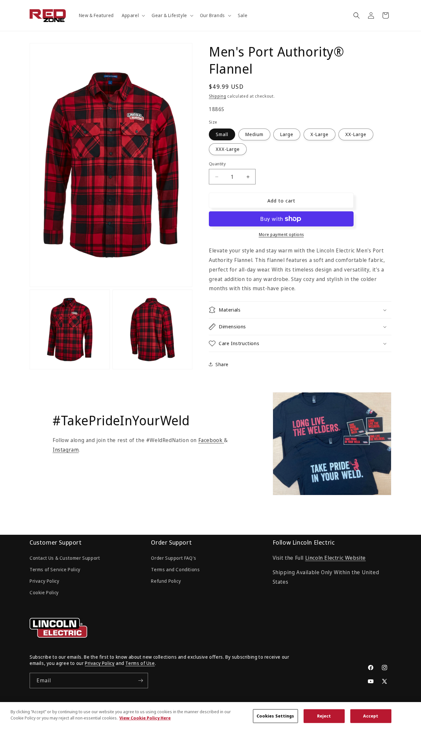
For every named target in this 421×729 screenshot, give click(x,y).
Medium (254, 134)
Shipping (217, 96)
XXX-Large (228, 149)
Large (286, 134)
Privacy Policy (44, 581)
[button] (133, 15)
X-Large (319, 134)
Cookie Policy (44, 592)
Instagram (66, 449)
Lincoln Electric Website (335, 557)
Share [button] (222, 364)
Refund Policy (166, 581)
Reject (324, 716)
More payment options (281, 234)
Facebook (211, 440)
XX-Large (355, 134)
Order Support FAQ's (173, 558)
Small (222, 134)
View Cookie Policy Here (145, 718)
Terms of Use (140, 663)
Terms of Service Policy (55, 569)
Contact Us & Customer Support (65, 558)
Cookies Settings (275, 716)
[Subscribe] (140, 680)
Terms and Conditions (175, 569)
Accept (371, 716)
